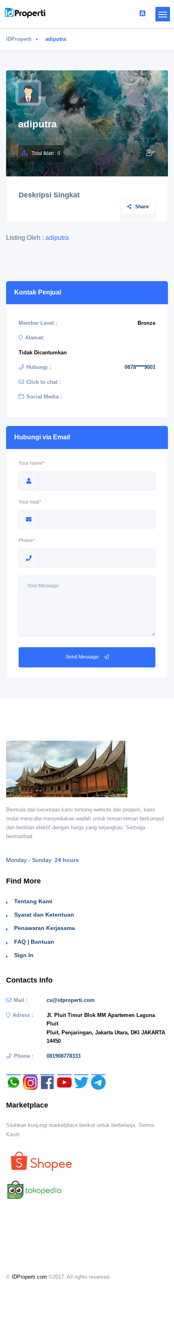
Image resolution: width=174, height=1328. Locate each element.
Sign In (24, 955)
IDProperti (19, 39)
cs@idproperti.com (71, 1000)
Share (142, 207)
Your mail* (30, 502)
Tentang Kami (33, 901)
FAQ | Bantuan (34, 941)
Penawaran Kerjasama (44, 928)
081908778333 (64, 1056)
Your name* (32, 463)
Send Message (83, 657)
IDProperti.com (29, 1277)
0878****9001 (140, 367)
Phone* (27, 540)
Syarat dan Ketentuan (44, 914)
